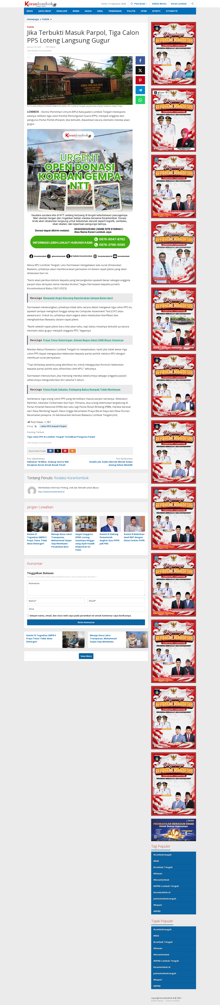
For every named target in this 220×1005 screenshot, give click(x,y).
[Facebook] (50, 451)
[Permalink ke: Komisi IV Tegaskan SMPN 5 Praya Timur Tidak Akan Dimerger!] (37, 524)
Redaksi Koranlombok (71, 477)
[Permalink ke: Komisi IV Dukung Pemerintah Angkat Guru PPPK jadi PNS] (110, 524)
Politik (30, 27)
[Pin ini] (140, 80)
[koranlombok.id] (41, 3)
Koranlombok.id (161, 892)
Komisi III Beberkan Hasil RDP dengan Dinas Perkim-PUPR (134, 537)
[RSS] (72, 451)
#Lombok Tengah (163, 867)
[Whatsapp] (140, 100)
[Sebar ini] (140, 60)
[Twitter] (57, 451)
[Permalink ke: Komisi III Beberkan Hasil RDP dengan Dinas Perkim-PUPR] (134, 524)
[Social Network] (192, 3)
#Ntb (156, 861)
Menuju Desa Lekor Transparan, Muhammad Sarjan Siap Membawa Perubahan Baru (61, 540)
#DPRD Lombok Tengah (166, 886)
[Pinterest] (65, 451)
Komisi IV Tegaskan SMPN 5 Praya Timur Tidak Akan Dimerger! (41, 638)
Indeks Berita (157, 1000)
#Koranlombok (161, 879)
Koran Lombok (172, 1000)
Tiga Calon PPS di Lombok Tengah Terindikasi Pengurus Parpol (61, 436)
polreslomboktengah (164, 898)
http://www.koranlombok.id (51, 491)
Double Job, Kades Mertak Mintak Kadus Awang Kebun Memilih (110, 461)
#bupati (157, 904)
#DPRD (157, 911)
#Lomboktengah (162, 854)
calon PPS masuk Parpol (53, 426)
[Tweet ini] (140, 70)
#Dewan (157, 873)
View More (86, 656)
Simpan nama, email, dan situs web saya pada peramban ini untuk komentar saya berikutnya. (80, 615)
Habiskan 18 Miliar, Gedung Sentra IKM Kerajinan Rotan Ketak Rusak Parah (48, 461)
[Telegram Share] (140, 90)
